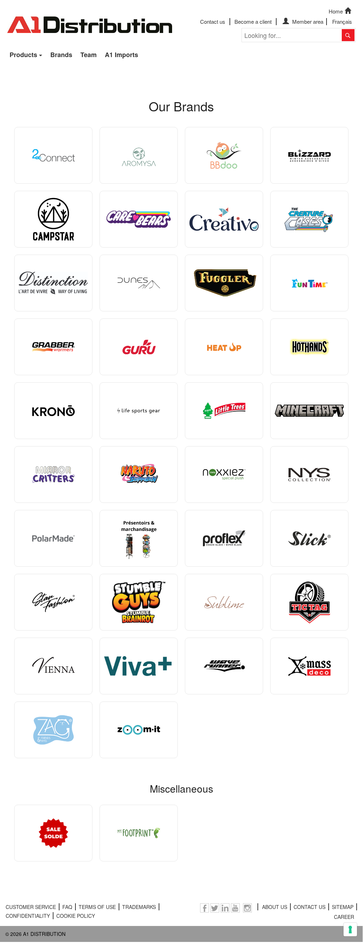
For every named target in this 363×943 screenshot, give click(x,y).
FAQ (67, 906)
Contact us (212, 21)
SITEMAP (342, 906)
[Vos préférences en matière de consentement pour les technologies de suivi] (350, 929)
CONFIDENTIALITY (28, 915)
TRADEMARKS (139, 906)
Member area (307, 21)
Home (336, 11)
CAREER (344, 916)
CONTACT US (309, 906)
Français (342, 21)
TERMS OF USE (97, 906)
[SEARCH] (348, 35)
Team (88, 54)
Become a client (253, 21)
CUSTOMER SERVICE (31, 906)
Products (23, 54)
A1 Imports (121, 54)
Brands (61, 54)
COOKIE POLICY (75, 915)
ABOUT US (274, 906)
